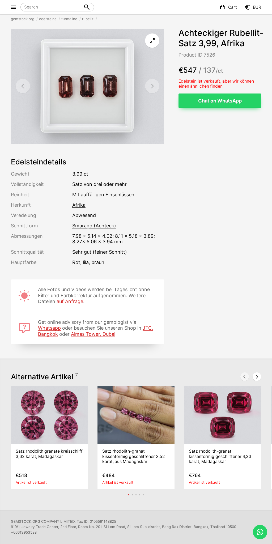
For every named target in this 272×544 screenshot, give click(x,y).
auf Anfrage (70, 301)
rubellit (88, 19)
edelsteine (48, 19)
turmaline (69, 19)
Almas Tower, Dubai (93, 334)
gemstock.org (22, 19)
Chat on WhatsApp (220, 101)
